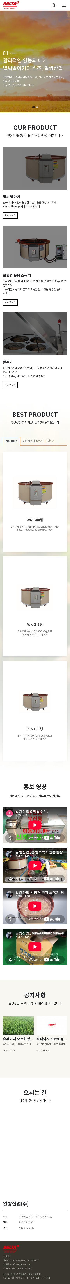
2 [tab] (37, 107)
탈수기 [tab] (51, 441)
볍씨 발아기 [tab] (11, 441)
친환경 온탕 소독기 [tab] (33, 441)
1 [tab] (33, 107)
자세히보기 (10, 215)
